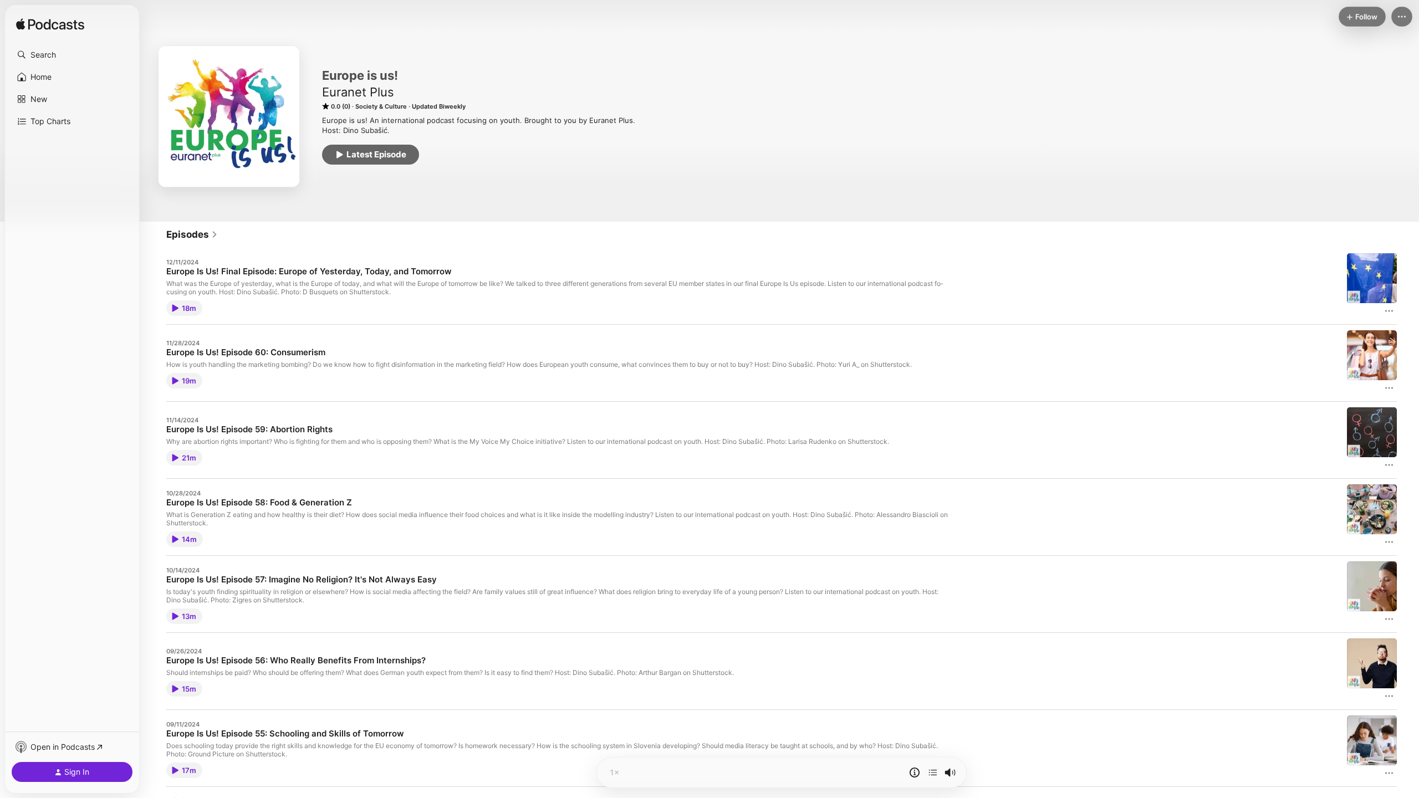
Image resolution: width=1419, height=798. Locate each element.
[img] (50, 24)
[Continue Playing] (933, 772)
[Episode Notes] (914, 772)
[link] (192, 234)
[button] (72, 54)
